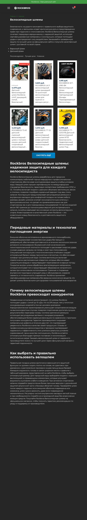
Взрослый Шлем (17, 49)
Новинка (40, 56)
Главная (13, 16)
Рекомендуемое (17, 56)
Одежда (21, 16)
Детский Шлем (17, 51)
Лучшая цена (30, 56)
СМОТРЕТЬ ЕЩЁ (43, 155)
